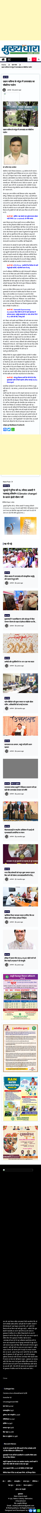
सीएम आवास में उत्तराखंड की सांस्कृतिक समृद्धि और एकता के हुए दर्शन (19, 577)
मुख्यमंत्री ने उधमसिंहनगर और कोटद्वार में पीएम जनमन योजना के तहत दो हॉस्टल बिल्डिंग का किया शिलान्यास (20, 620)
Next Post (7, 482)
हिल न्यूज (5, 1432)
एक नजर (5, 77)
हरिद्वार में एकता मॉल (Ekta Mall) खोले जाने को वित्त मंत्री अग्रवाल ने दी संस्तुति (20, 959)
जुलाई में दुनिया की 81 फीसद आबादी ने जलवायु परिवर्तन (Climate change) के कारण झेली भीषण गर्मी (20, 494)
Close (5, 1378)
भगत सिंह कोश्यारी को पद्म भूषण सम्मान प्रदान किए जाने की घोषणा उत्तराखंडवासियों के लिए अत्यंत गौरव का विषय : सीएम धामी (19, 874)
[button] (29, 59)
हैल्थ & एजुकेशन (15, 783)
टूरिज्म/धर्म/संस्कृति (9, 1415)
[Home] (3, 59)
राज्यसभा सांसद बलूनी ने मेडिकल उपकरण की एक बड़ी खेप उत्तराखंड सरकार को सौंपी (20, 788)
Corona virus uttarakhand (13, 1393)
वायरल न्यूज (6, 486)
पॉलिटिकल (6, 1419)
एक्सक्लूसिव (6, 1410)
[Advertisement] (20, 20)
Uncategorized (9, 1402)
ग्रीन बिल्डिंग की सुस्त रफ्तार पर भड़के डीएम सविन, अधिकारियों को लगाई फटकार (18, 703)
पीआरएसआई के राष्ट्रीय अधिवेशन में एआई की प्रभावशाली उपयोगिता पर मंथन (19, 831)
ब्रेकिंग (5, 1423)
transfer (6, 1397)
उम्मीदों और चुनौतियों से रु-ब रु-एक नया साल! (19, 662)
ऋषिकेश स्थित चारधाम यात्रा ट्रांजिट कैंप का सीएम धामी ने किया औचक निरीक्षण (19, 916)
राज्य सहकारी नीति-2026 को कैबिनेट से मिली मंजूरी (18, 1468)
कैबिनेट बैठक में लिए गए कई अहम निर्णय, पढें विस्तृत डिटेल (19, 1472)
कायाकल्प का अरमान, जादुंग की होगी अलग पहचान (18, 745)
